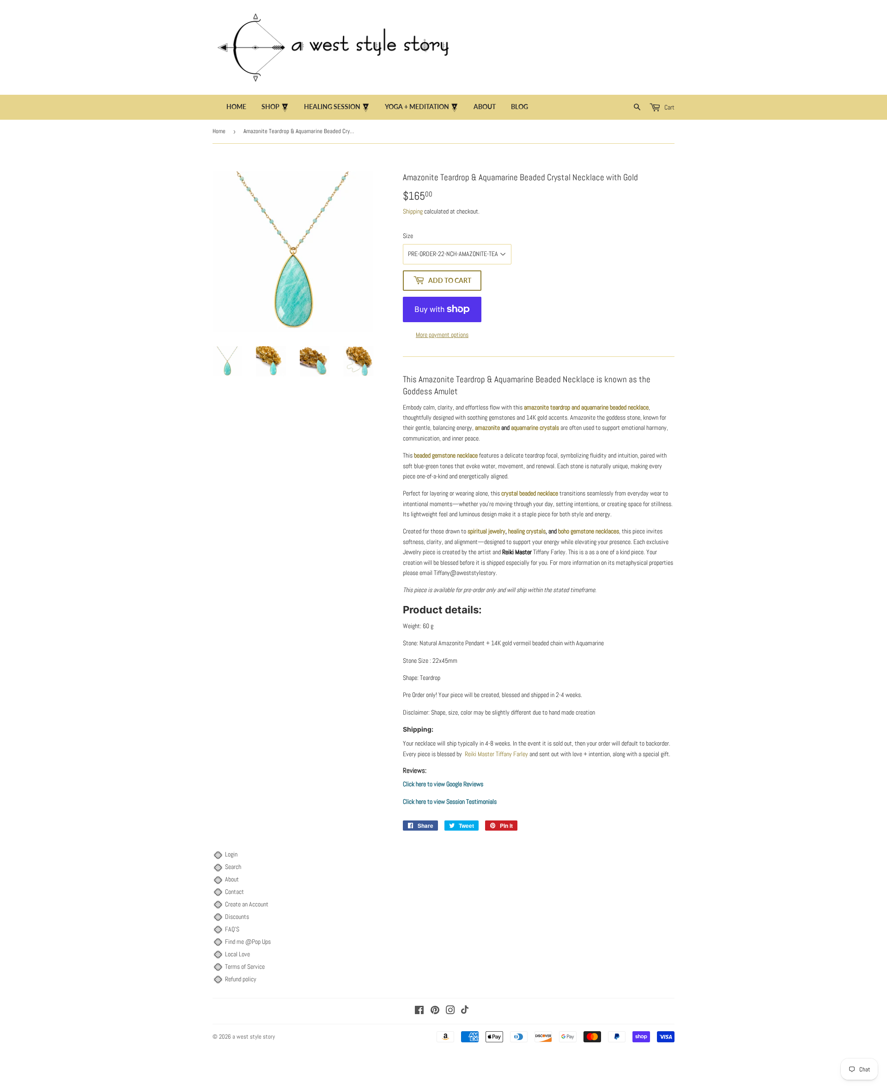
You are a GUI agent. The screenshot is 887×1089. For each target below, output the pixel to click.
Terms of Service (245, 966)
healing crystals (527, 531)
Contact (234, 891)
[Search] (637, 107)
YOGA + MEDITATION (417, 106)
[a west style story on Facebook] (419, 1011)
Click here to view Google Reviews (443, 784)
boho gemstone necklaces (588, 531)
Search (233, 867)
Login (231, 854)
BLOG (519, 106)
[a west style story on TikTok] (464, 1011)
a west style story (253, 1036)
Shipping (413, 211)
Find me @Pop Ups (248, 941)
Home (236, 106)
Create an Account (246, 904)
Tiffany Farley (511, 754)
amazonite (487, 427)
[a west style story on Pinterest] (435, 1011)
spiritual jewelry (486, 531)
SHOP (271, 106)
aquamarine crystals (535, 427)
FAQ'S (232, 929)
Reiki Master (517, 552)
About (232, 879)
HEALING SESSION (333, 106)
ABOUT (485, 106)
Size (408, 236)
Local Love (237, 954)
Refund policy (240, 979)
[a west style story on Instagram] (450, 1011)
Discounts (237, 916)
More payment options (442, 334)
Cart (668, 107)
